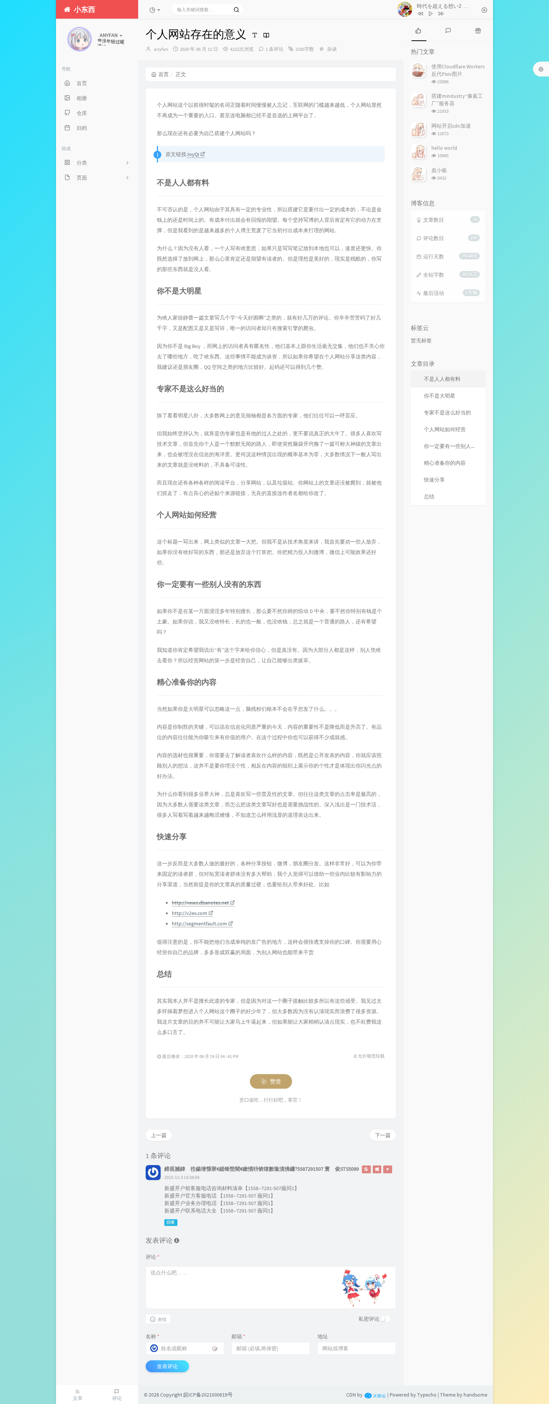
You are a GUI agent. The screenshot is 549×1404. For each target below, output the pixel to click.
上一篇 (159, 1135)
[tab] (418, 30)
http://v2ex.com (189, 913)
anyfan (161, 49)
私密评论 (369, 1319)
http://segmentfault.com (199, 923)
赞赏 (274, 1081)
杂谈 (332, 49)
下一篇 (383, 1135)
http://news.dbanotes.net (200, 902)
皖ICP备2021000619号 (208, 1394)
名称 (152, 1336)
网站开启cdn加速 (451, 125)
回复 (171, 1222)
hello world (444, 147)
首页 (163, 74)
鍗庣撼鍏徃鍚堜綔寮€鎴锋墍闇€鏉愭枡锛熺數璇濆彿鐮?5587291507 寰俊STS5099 (261, 1168)
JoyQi (192, 154)
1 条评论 (274, 49)
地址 (322, 1336)
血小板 (439, 170)
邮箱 (238, 1336)
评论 (152, 1257)
